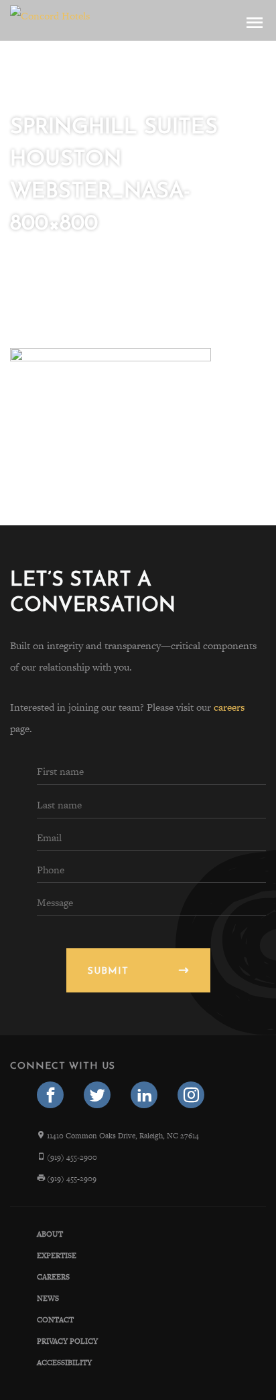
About (50, 1234)
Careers (53, 1277)
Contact (55, 1319)
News (48, 1298)
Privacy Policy (67, 1341)
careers (229, 707)
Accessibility (64, 1362)
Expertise (56, 1255)
